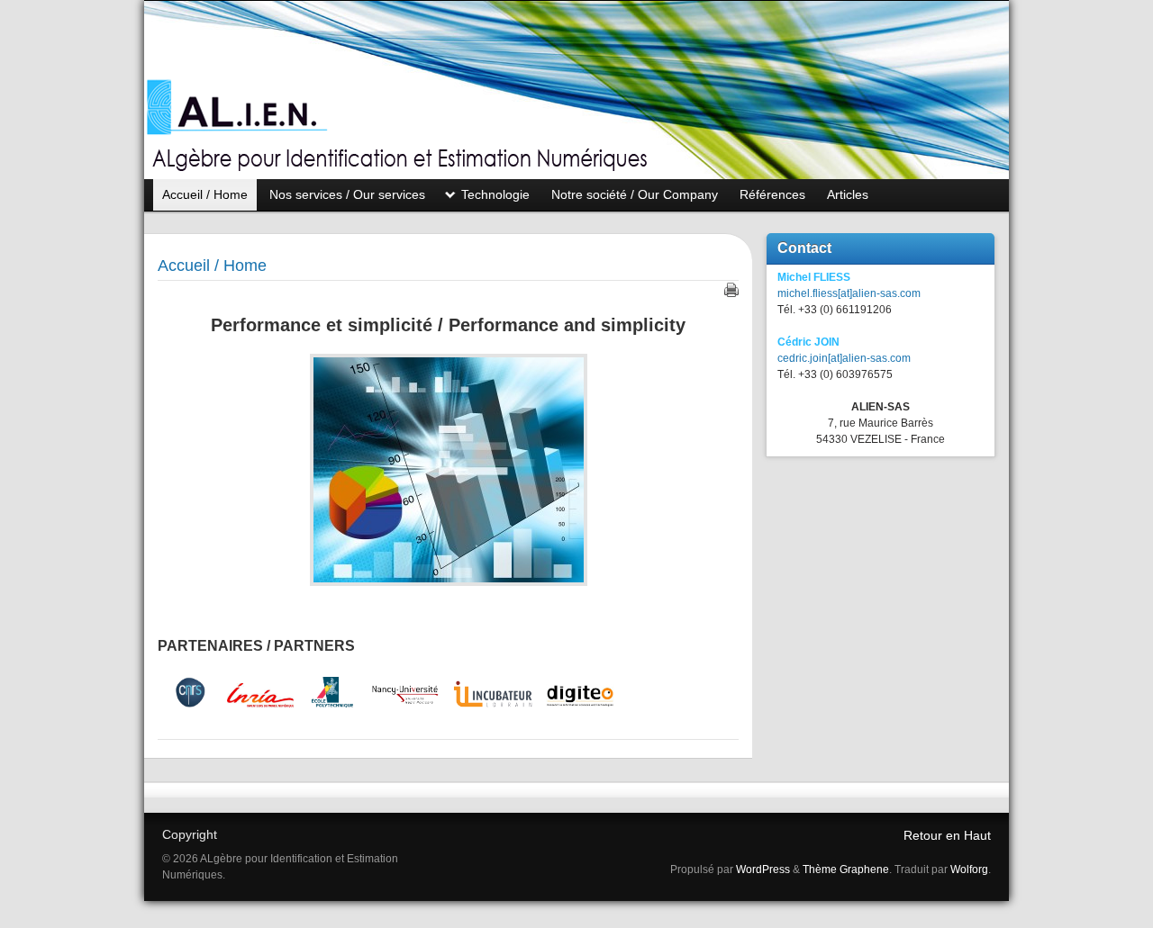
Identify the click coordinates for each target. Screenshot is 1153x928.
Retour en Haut (947, 835)
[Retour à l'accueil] (576, 90)
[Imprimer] (731, 290)
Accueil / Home (205, 194)
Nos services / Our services (347, 194)
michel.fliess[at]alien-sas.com (849, 293)
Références (772, 194)
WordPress (763, 869)
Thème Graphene (846, 869)
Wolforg (969, 869)
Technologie (495, 194)
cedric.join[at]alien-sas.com (844, 358)
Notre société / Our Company (634, 194)
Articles (847, 194)
